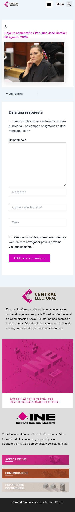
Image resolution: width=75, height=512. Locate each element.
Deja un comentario (18, 33)
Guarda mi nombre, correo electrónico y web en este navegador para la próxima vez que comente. (37, 241)
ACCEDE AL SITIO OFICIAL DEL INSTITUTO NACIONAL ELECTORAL (35, 401)
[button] (49, 4)
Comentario (17, 140)
